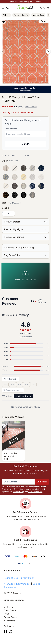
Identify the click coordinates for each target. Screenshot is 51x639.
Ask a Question (11, 155)
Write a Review (24, 396)
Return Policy (10, 617)
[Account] (41, 8)
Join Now (42, 481)
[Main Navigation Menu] (3, 8)
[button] (24, 22)
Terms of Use (11, 578)
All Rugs (6, 15)
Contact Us (9, 607)
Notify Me (25, 144)
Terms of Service (35, 492)
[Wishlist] (44, 8)
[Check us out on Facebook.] (5, 631)
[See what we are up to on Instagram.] (10, 631)
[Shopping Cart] (48, 8)
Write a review (31, 107)
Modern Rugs (38, 15)
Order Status (10, 610)
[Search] (7, 8)
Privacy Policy (7, 489)
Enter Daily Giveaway (14, 600)
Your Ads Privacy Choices (17, 584)
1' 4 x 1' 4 (9, 214)
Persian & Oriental (21, 15)
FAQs (6, 613)
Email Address (11, 129)
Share (26, 155)
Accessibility (9, 620)
